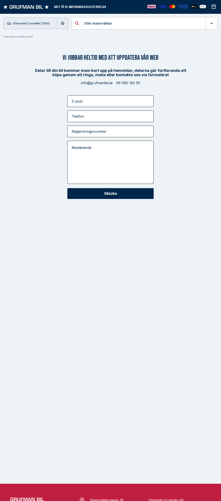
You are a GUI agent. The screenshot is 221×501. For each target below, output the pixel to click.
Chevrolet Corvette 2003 (18, 36)
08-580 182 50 (128, 83)
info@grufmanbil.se (97, 83)
